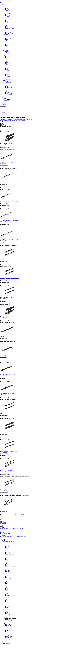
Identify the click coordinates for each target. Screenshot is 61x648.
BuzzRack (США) (9, 84)
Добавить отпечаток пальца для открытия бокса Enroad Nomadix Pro (11, 528)
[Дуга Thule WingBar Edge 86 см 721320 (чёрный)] (7, 373)
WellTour (7, 27)
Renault (7, 613)
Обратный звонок (3, 523)
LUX (7, 20)
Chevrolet (7, 56)
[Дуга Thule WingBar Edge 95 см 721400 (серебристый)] (7, 200)
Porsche (7, 71)
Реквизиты (37, 518)
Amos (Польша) (8, 82)
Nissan (7, 68)
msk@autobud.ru (3, 522)
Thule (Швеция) (8, 78)
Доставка (5, 101)
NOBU (7, 14)
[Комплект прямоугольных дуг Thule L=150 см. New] (7, 315)
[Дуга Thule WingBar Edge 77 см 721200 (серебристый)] (7, 238)
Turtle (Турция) (8, 92)
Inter (6, 19)
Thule (7, 24)
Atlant (7, 11)
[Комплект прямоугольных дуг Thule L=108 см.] (7, 142)
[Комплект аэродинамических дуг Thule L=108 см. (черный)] (7, 431)
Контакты (5, 104)
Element (7, 9)
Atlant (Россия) (8, 83)
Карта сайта (24, 536)
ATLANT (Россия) (9, 32)
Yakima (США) (8, 79)
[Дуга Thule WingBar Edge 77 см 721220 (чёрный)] (7, 392)
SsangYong (8, 72)
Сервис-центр (6, 100)
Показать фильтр (3, 125)
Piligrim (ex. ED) (8, 15)
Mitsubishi (7, 67)
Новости (33, 518)
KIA (6, 63)
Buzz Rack (7, 568)
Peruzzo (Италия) (9, 90)
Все (32, 119)
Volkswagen (8, 76)
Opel (7, 69)
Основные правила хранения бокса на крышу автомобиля (9, 531)
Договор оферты (19, 536)
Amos (7, 43)
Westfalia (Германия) (9, 93)
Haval (7, 60)
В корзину (4, 144)
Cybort (7, 8)
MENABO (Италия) (9, 33)
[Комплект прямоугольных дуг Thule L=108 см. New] (7, 296)
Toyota (7, 75)
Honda (7, 61)
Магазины (4, 97)
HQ (6, 18)
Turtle (7, 22)
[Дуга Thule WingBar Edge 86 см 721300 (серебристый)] (7, 219)
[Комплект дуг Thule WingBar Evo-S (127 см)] (7, 508)
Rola (26, 119)
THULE (7, 16)
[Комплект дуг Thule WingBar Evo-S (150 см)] (7, 469)
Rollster (7, 21)
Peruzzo (7, 26)
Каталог (1, 518)
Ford (7, 601)
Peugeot (7, 70)
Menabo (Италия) (9, 94)
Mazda (7, 607)
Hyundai (7, 62)
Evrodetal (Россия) (9, 87)
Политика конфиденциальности (5, 536)
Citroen (7, 57)
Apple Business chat (3, 525)
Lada (7, 64)
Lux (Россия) (8, 31)
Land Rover (8, 65)
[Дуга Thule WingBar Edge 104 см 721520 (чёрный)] (7, 354)
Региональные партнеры (8, 102)
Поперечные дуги (12, 120)
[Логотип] (2, 1)
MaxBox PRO (8, 13)
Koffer (7, 12)
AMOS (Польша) (9, 29)
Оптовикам (6, 103)
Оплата (18, 518)
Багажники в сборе (20, 120)
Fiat (6, 59)
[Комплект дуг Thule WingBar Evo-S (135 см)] (7, 488)
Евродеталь (8, 10)
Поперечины (8, 45)
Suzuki (7, 49)
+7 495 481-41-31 (3, 106)
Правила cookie (13, 536)
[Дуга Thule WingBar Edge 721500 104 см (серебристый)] (7, 181)
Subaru (7, 73)
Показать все (8, 542)
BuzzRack (7, 25)
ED (6, 40)
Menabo (7, 47)
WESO (7, 23)
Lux (6, 7)
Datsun (7, 58)
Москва (1, 521)
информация (4, 98)
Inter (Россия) (8, 30)
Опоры (7, 44)
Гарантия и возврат (42, 518)
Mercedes (7, 66)
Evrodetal (7, 52)
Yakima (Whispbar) (9, 38)
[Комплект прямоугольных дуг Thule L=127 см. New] (7, 450)
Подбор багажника (5, 96)
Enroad (7, 6)
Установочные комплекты (4, 120)
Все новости (2, 532)
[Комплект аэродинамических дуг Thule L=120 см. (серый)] (7, 277)
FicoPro (7, 42)
